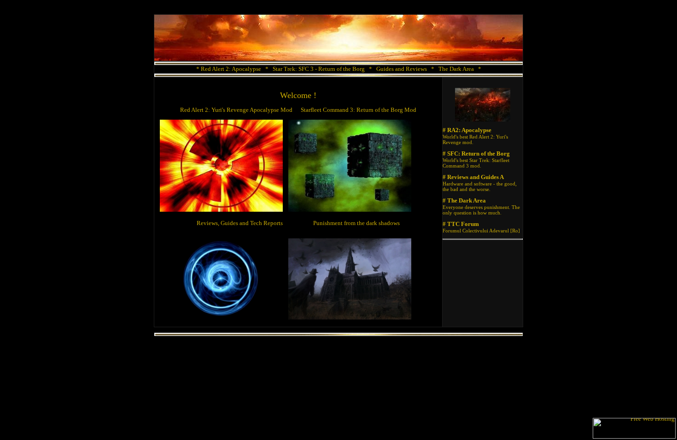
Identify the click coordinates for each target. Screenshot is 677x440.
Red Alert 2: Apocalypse (231, 68)
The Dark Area (456, 68)
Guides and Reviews (401, 68)
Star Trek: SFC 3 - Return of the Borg (319, 68)
